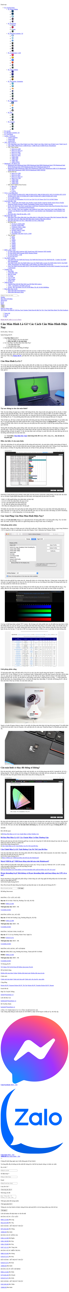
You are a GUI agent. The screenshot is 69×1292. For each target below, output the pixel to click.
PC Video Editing (13, 69)
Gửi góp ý (4, 1210)
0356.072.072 (10, 937)
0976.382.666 (5, 1229)
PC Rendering (12, 23)
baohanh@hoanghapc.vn (8, 1007)
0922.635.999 (5, 1223)
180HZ (14, 246)
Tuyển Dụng (13, 967)
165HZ (14, 245)
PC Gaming (11, 122)
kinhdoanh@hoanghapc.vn (8, 1001)
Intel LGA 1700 (16, 154)
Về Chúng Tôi (5, 967)
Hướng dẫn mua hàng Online (9, 973)
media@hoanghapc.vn (7, 994)
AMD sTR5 (15, 183)
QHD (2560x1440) (17, 228)
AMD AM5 (15, 158)
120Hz (13, 241)
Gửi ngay (20, 888)
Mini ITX (14, 186)
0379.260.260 (5, 1275)
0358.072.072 (5, 1263)
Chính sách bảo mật (18, 979)
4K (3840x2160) (16, 232)
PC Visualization (12, 101)
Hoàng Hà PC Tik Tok (20, 985)
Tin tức (31, 967)
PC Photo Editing (13, 9)
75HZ (13, 238)
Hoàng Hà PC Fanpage (7, 985)
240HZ (14, 248)
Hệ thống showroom (23, 967)
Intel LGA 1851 (16, 155)
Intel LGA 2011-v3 (17, 150)
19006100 (4, 1232)
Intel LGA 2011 (16, 175)
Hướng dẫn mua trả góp (37, 973)
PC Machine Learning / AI (15, 33)
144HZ (14, 243)
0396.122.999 (10, 920)
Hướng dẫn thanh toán (24, 973)
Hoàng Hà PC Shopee (47, 985)
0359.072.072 (5, 1278)
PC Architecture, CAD (14, 53)
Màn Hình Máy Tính (20, 436)
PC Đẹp (10, 112)
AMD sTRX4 (15, 162)
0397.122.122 (5, 1247)
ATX (13, 189)
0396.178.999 (5, 1244)
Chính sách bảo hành (7, 979)
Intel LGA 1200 (16, 149)
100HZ (14, 240)
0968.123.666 (10, 954)
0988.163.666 (5, 1253)
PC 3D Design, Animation (15, 81)
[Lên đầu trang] (1, 1158)
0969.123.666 (10, 903)
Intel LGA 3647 (16, 152)
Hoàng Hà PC (17, 355)
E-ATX (14, 191)
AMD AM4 (15, 157)
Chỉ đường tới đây (6, 910)
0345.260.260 (5, 1284)
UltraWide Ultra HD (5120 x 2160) (22, 233)
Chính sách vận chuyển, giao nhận (34, 979)
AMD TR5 (15, 160)
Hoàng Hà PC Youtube (34, 985)
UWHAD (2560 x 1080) (19, 227)
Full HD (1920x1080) (18, 225)
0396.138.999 (5, 1241)
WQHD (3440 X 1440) (18, 230)
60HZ (13, 237)
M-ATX (14, 188)
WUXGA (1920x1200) (18, 224)
